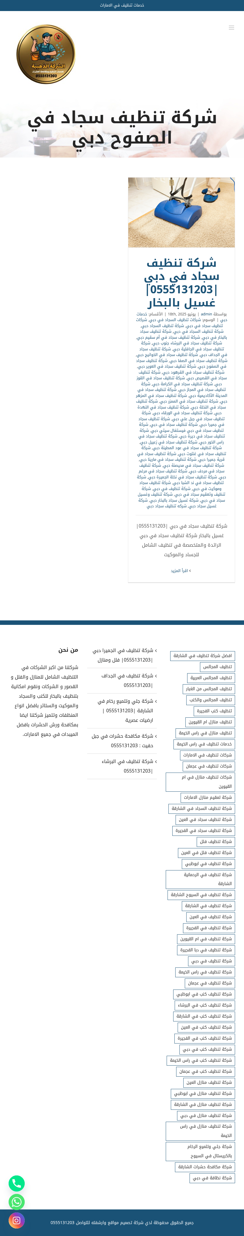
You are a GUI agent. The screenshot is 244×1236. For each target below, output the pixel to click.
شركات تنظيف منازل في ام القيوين (207, 781)
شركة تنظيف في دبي (171, 488)
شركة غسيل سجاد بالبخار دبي (174, 500)
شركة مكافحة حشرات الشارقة (205, 1167)
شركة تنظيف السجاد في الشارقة (202, 809)
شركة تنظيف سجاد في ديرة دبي (182, 433)
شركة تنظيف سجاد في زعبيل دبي (168, 442)
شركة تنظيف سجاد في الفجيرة (204, 831)
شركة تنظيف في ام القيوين (206, 939)
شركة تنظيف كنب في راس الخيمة (201, 1060)
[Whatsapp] (17, 1202)
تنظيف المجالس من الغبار (209, 689)
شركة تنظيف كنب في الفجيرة (205, 1038)
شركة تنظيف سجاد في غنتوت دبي (183, 450)
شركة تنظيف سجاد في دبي (174, 424)
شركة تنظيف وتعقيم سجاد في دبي (183, 491)
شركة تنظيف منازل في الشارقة (203, 1105)
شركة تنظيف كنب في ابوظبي (204, 994)
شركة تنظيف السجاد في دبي (198, 331)
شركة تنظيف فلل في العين (206, 853)
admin (206, 314)
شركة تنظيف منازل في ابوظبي (203, 1093)
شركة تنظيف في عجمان (210, 983)
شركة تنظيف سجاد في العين (205, 820)
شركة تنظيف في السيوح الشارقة (201, 895)
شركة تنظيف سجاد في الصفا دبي (198, 360)
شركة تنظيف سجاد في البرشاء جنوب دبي (187, 343)
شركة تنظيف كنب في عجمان (205, 1071)
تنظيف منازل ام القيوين (210, 722)
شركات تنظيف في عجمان (209, 766)
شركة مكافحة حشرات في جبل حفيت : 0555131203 (122, 740)
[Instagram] (17, 1220)
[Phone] (17, 1183)
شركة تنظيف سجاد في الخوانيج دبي (167, 354)
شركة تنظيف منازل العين (209, 1082)
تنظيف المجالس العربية (211, 678)
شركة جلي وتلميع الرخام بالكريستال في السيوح (209, 1151)
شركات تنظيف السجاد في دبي (175, 319)
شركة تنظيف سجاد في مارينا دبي (168, 459)
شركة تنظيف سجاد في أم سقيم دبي (168, 337)
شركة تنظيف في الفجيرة (209, 928)
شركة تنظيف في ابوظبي (208, 864)
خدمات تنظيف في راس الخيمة (204, 744)
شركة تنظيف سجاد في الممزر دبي (189, 401)
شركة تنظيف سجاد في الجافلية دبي (182, 346)
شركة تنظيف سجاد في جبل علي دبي (183, 416)
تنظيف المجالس (217, 667)
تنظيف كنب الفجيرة (214, 711)
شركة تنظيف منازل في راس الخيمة (206, 1131)
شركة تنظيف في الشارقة (208, 906)
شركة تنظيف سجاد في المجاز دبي (183, 387)
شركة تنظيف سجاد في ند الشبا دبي (180, 480)
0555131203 (62, 1223)
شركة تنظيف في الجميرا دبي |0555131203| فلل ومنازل (123, 655)
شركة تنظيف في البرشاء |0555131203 (127, 766)
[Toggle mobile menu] (232, 27)
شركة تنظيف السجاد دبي (162, 325)
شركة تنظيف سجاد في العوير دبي (167, 366)
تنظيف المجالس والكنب (211, 700)
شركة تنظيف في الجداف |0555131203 (127, 680)
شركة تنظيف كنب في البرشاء (205, 1005)
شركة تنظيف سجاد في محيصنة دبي (193, 465)
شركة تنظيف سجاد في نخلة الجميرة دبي (182, 477)
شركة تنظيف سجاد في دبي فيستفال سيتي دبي (181, 427)
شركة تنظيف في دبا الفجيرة (206, 950)
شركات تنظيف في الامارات (207, 755)
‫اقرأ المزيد (180, 570)
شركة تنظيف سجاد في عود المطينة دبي (187, 447)
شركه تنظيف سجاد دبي (167, 506)
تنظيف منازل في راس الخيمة (205, 733)
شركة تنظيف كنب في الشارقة (204, 1016)
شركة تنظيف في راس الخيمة (205, 972)
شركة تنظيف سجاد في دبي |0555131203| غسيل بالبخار (181, 212)
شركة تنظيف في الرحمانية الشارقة (208, 879)
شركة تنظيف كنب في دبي (207, 1049)
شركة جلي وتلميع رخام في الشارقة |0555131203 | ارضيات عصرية (125, 710)
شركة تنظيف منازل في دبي (206, 1116)
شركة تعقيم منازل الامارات (208, 797)
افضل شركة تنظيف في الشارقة (202, 656)
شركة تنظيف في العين (211, 917)
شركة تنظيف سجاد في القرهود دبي (193, 372)
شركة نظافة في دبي (212, 1178)
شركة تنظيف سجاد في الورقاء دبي (182, 413)
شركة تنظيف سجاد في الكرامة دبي (182, 384)
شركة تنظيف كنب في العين (206, 1027)
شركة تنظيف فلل (216, 842)
